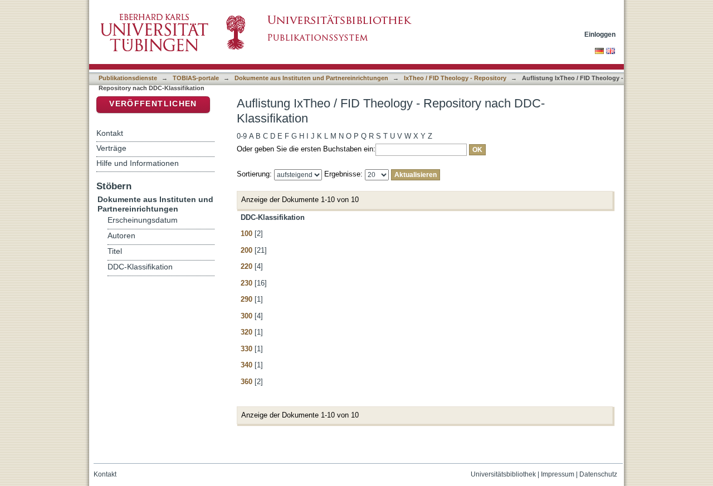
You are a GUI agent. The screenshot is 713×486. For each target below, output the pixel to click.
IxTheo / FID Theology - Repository (455, 78)
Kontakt (109, 133)
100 (246, 233)
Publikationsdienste (128, 78)
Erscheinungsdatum (143, 220)
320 (246, 332)
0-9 (242, 136)
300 (246, 316)
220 (246, 266)
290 (246, 299)
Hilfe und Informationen (137, 163)
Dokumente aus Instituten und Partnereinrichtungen (311, 78)
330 (246, 349)
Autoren (121, 236)
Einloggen (600, 34)
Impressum (557, 474)
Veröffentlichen (153, 104)
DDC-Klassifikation (140, 267)
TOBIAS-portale (196, 78)
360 (246, 381)
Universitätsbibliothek (503, 474)
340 (246, 365)
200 (246, 250)
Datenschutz (598, 474)
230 (246, 283)
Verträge (111, 148)
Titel (115, 251)
